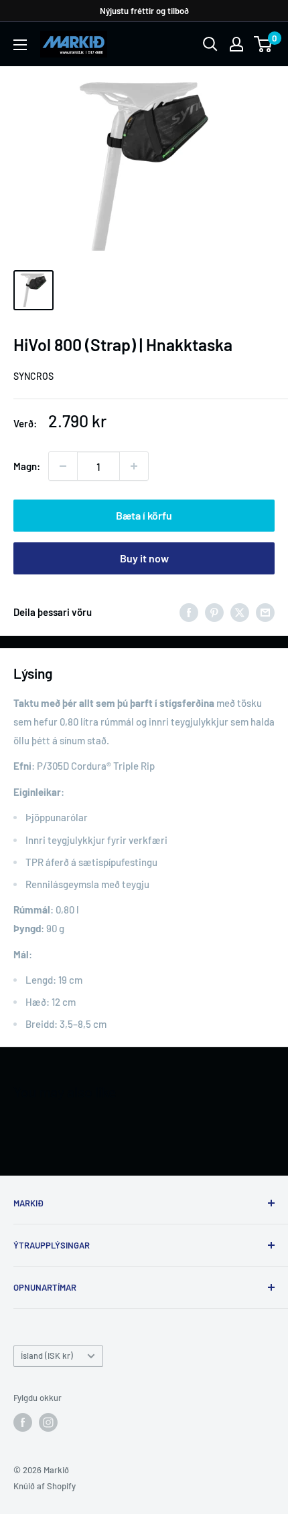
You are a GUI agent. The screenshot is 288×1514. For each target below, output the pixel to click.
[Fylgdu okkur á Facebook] (22, 1422)
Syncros (33, 376)
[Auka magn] (134, 466)
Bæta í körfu (144, 515)
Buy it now (144, 558)
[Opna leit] (210, 44)
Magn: (26, 466)
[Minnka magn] (63, 466)
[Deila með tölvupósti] (265, 611)
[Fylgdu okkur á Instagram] (48, 1422)
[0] (263, 44)
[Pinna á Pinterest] (214, 611)
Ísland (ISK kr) (47, 1355)
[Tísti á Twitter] (239, 611)
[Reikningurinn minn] (236, 44)
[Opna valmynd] (20, 44)
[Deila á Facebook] (188, 611)
